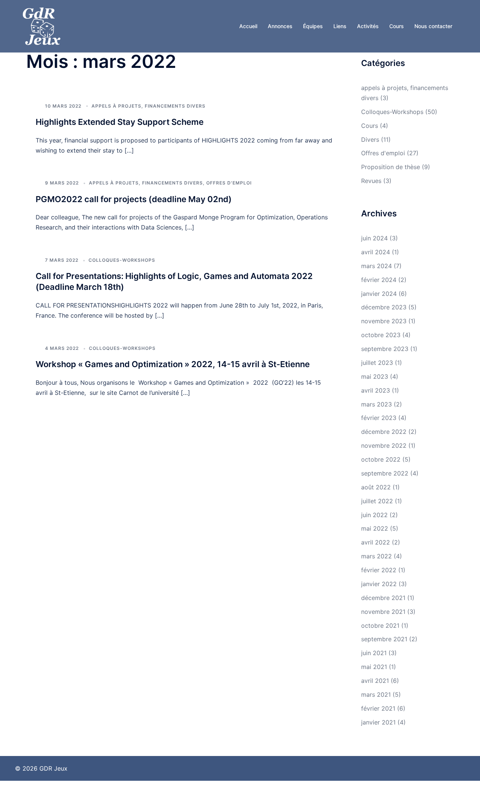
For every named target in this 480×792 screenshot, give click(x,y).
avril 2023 (375, 390)
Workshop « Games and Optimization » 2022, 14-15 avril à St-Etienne (173, 364)
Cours (396, 26)
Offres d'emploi (229, 183)
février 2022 (378, 570)
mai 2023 (374, 376)
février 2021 (378, 708)
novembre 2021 (383, 611)
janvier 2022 (379, 584)
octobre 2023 (380, 335)
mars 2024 (376, 266)
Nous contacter (433, 26)
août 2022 (376, 487)
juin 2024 (374, 238)
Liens (339, 26)
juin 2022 (374, 515)
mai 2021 (374, 666)
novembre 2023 (383, 321)
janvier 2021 (378, 722)
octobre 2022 (380, 459)
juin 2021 (374, 653)
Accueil (248, 26)
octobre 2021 (380, 625)
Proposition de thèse (390, 167)
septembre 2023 (384, 348)
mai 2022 (374, 528)
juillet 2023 (377, 362)
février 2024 (378, 280)
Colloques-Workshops (121, 260)
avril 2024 (375, 252)
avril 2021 (375, 680)
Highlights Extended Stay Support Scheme (120, 122)
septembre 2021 (384, 639)
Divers (370, 139)
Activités (368, 26)
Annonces (280, 26)
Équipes (313, 26)
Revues (371, 180)
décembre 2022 (383, 431)
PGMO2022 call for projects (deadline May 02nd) (134, 199)
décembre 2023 (383, 307)
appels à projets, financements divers (149, 106)
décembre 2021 (383, 598)
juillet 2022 (377, 501)
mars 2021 (376, 694)
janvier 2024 (379, 293)
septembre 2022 (384, 473)
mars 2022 (376, 556)
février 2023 (378, 418)
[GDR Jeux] (41, 25)
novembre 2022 (383, 445)
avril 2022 (375, 542)
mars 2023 (376, 404)
